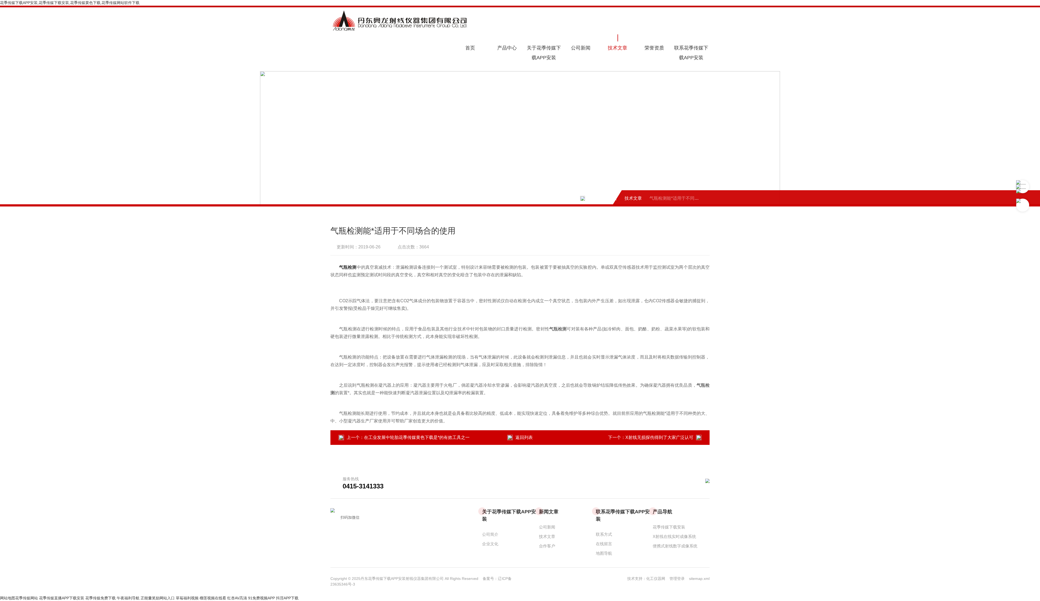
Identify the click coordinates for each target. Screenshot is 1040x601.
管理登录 (677, 578)
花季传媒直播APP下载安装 (61, 598)
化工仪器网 (658, 578)
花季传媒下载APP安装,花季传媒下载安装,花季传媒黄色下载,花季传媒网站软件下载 (69, 3)
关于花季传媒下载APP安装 (544, 52)
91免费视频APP (261, 598)
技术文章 (617, 48)
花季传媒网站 (26, 598)
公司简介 (490, 534)
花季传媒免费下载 (100, 598)
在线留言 (604, 543)
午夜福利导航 (128, 598)
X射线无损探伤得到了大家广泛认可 (659, 437)
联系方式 (604, 534)
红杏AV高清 (237, 598)
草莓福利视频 (187, 598)
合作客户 (547, 546)
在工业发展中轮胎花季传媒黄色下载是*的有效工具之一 (417, 437)
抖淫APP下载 (287, 598)
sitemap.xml (699, 578)
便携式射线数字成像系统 (675, 546)
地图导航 (604, 553)
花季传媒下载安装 (669, 527)
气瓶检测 (347, 267)
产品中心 (507, 48)
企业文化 (490, 543)
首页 (470, 48)
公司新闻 (580, 48)
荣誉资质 (654, 48)
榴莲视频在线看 (213, 598)
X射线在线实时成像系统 (674, 536)
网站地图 (7, 598)
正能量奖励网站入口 (158, 598)
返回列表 (524, 437)
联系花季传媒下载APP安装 (691, 52)
